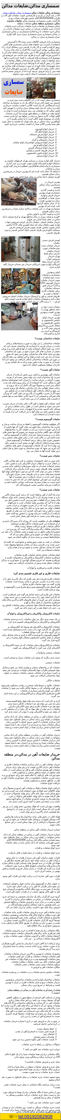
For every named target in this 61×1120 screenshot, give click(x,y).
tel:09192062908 (35, 1116)
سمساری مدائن (23, 13)
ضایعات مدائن (8, 13)
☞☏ (30, 1116)
